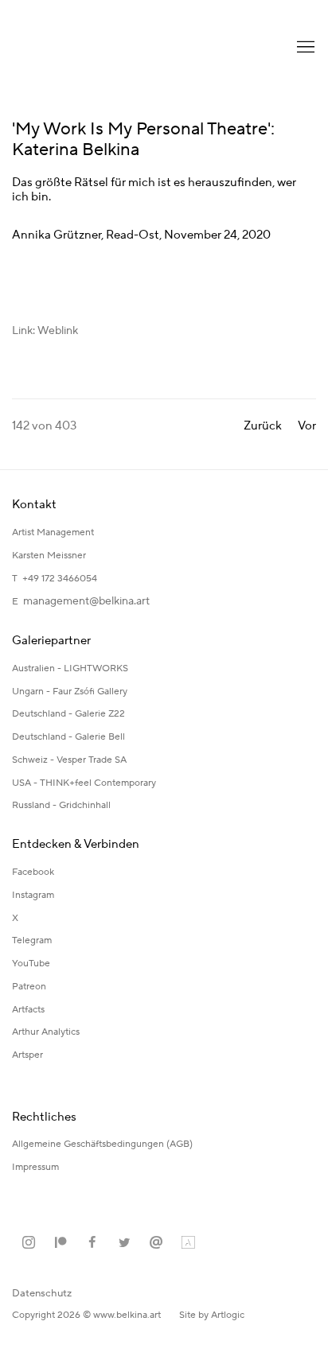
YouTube (31, 964)
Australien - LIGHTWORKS (70, 668)
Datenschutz (42, 1293)
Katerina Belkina (75, 48)
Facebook (33, 872)
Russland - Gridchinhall (61, 805)
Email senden (156, 1243)
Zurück (263, 425)
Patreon (29, 987)
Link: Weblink (45, 331)
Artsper (27, 1055)
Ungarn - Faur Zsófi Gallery (69, 692)
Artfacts (28, 1010)
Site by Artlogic (211, 1315)
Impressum (36, 1167)
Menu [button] (304, 48)
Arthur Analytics (46, 1032)
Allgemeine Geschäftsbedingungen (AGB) (102, 1144)
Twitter (124, 1243)
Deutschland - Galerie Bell (68, 737)
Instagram (33, 895)
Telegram (32, 940)
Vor (307, 425)
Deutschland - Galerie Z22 (68, 714)
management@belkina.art (86, 601)
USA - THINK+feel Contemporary (84, 783)
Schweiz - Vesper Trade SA (69, 760)
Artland (188, 1243)
